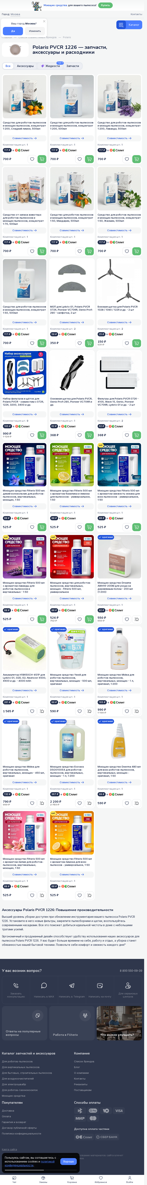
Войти (129, 1182)
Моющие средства (13, 1095)
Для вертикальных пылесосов (21, 1067)
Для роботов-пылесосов (17, 1061)
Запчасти (72, 66)
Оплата (6, 1116)
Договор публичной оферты (19, 1127)
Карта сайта (9, 1149)
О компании (81, 1072)
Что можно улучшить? (117, 1035)
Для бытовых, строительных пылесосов (27, 1072)
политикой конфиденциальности (30, 1163)
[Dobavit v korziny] (42, 159)
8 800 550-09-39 (131, 971)
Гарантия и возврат (14, 1122)
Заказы (43, 1182)
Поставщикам (82, 1090)
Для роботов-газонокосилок (20, 1090)
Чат (14, 1182)
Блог (77, 1067)
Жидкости (54, 65)
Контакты (80, 1078)
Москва (15, 14)
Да (13, 31)
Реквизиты (80, 1084)
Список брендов (84, 1061)
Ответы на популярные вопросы (23, 1033)
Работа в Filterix (65, 1035)
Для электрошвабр (14, 1084)
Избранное (101, 1182)
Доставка (8, 1110)
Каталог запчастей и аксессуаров (28, 1053)
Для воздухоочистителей (18, 1078)
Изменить (35, 31)
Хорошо (68, 1161)
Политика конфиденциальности (21, 1133)
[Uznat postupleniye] (136, 619)
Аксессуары (25, 66)
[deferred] (32, 159)
